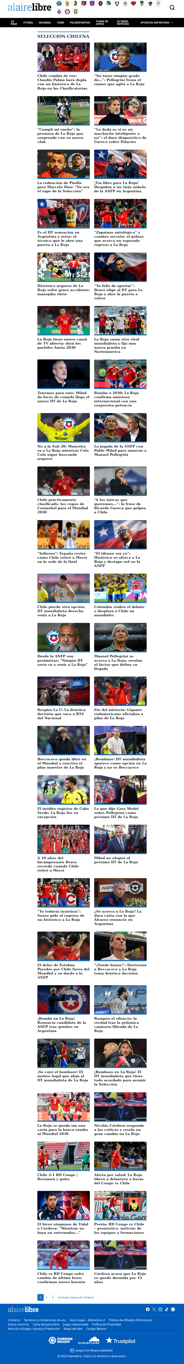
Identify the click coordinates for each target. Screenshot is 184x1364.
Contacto (14, 1320)
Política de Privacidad (106, 1324)
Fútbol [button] (28, 22)
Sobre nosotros (18, 1324)
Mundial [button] (45, 22)
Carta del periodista (46, 1324)
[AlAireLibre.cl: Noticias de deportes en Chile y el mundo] (23, 1309)
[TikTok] (167, 1309)
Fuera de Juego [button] (102, 22)
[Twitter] (154, 1309)
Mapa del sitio (73, 1329)
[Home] (30, 7)
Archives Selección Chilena (76, 1297)
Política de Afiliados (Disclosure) (130, 1320)
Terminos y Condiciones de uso (45, 1320)
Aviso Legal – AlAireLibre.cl (87, 1320)
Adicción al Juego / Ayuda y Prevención (34, 1329)
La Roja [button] (14, 22)
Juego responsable (75, 1324)
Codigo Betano (96, 1329)
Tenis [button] (60, 22)
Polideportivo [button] (80, 22)
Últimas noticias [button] (123, 22)
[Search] (172, 7)
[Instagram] (160, 1309)
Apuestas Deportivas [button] (155, 22)
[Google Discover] (173, 1309)
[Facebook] (148, 1309)
